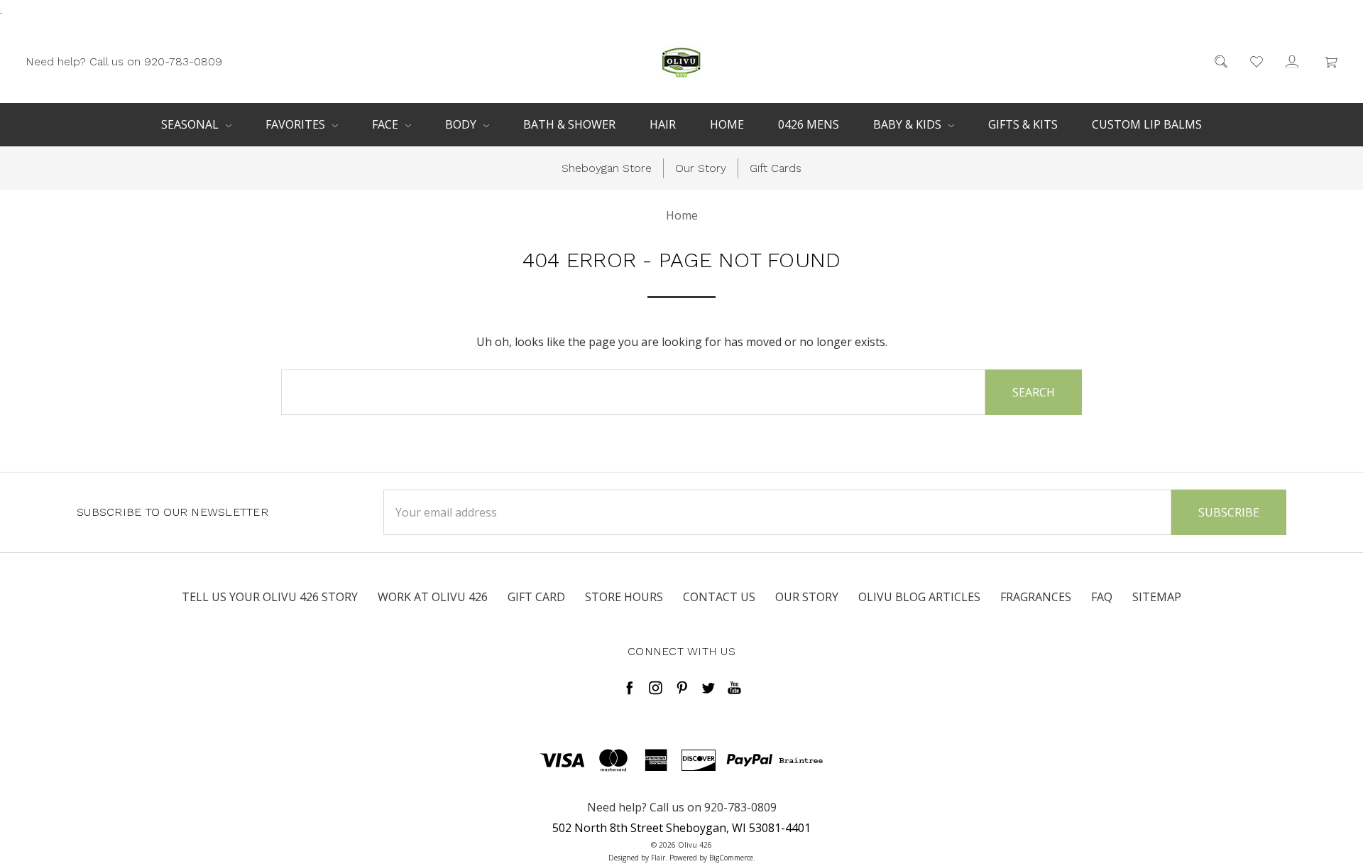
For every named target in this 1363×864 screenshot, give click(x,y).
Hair (663, 124)
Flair (658, 858)
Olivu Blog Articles (919, 597)
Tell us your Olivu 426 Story (270, 597)
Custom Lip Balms (1147, 124)
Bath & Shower (569, 124)
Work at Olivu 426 (433, 597)
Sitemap (1156, 597)
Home (727, 124)
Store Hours (624, 597)
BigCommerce (731, 858)
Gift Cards (775, 168)
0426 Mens (808, 124)
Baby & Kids (908, 124)
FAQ (1101, 597)
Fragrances (1035, 597)
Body (462, 124)
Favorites (297, 124)
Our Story (700, 168)
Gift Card (536, 597)
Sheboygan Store (607, 168)
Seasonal (191, 124)
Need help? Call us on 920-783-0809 (124, 61)
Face (386, 124)
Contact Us (719, 597)
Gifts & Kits (1023, 124)
